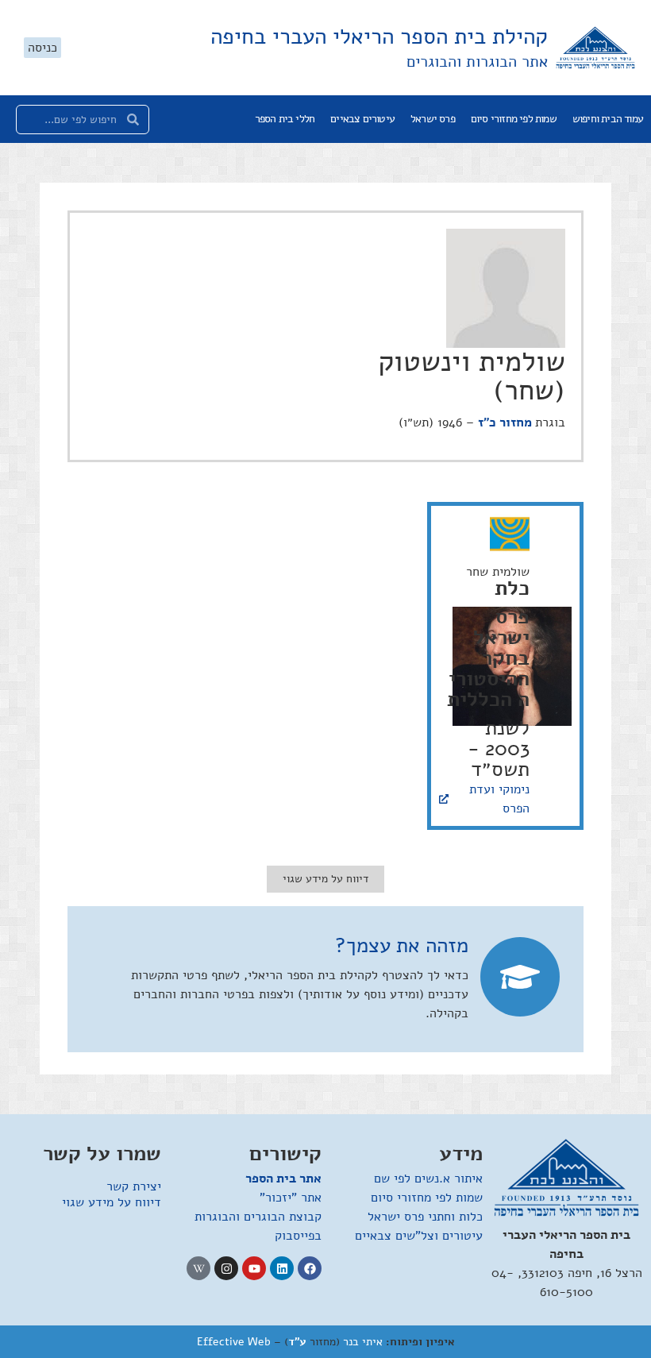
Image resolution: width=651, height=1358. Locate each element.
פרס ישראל (432, 118)
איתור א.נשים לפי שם (428, 1178)
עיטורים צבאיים (362, 118)
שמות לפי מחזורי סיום (514, 118)
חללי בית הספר (285, 118)
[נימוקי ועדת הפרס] (444, 799)
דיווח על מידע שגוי (111, 1202)
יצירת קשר (133, 1186)
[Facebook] (310, 1268)
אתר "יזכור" (291, 1197)
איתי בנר (363, 1341)
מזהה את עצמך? (401, 945)
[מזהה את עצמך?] (520, 977)
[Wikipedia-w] (198, 1268)
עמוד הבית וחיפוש (607, 118)
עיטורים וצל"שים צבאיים (419, 1235)
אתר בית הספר (283, 1178)
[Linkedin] (282, 1268)
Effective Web (234, 1341)
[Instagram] (226, 1268)
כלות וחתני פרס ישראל (425, 1216)
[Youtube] (254, 1268)
